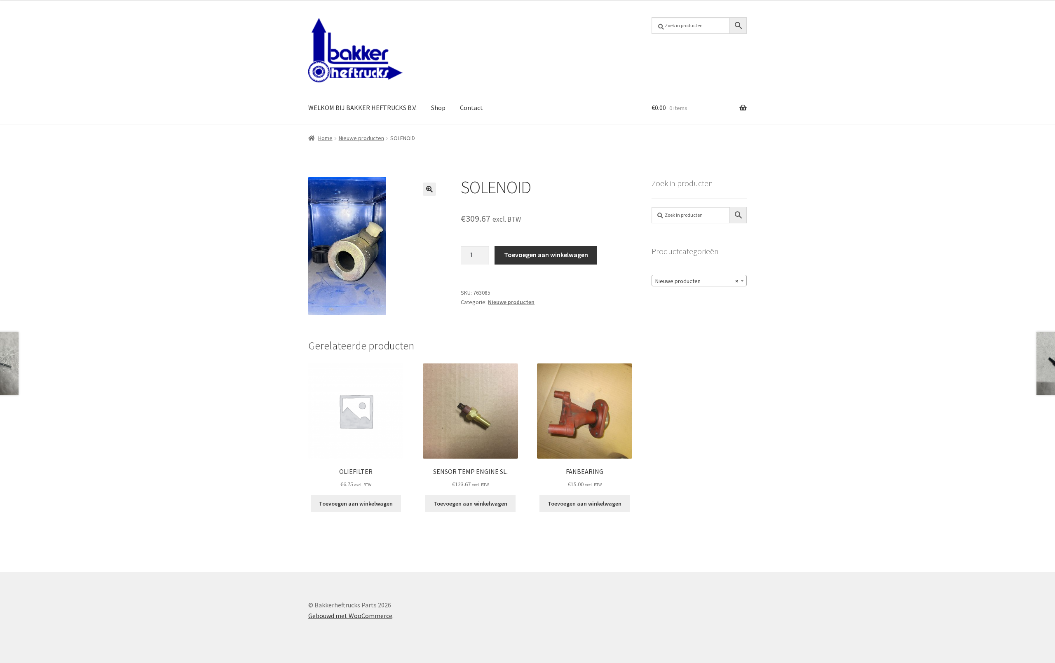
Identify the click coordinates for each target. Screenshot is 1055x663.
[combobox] (699, 280)
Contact (471, 107)
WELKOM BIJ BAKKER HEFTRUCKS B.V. (362, 107)
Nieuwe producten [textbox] (696, 281)
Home (325, 138)
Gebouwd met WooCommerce (350, 615)
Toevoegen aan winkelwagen (546, 255)
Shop (438, 107)
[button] (429, 189)
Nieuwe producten (361, 138)
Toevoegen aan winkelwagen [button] (356, 503)
